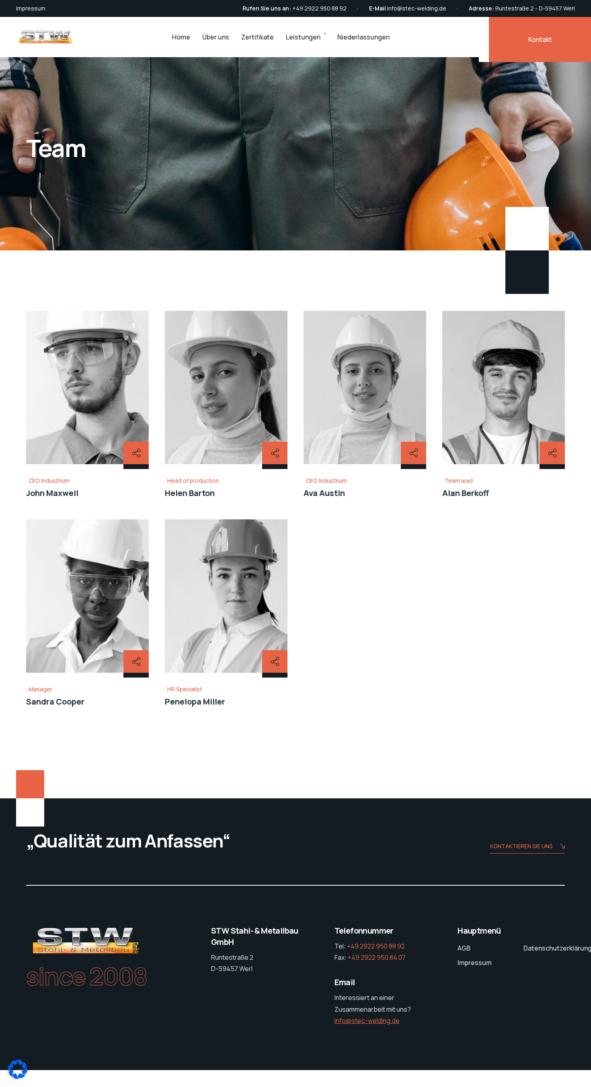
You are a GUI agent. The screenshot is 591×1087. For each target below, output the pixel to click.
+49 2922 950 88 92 (319, 8)
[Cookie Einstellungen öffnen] (17, 1076)
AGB (464, 948)
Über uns (215, 37)
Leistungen (303, 37)
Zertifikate (257, 37)
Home (181, 37)
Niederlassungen (363, 37)
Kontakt (540, 39)
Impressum (30, 8)
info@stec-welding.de (416, 8)
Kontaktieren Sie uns (521, 846)
